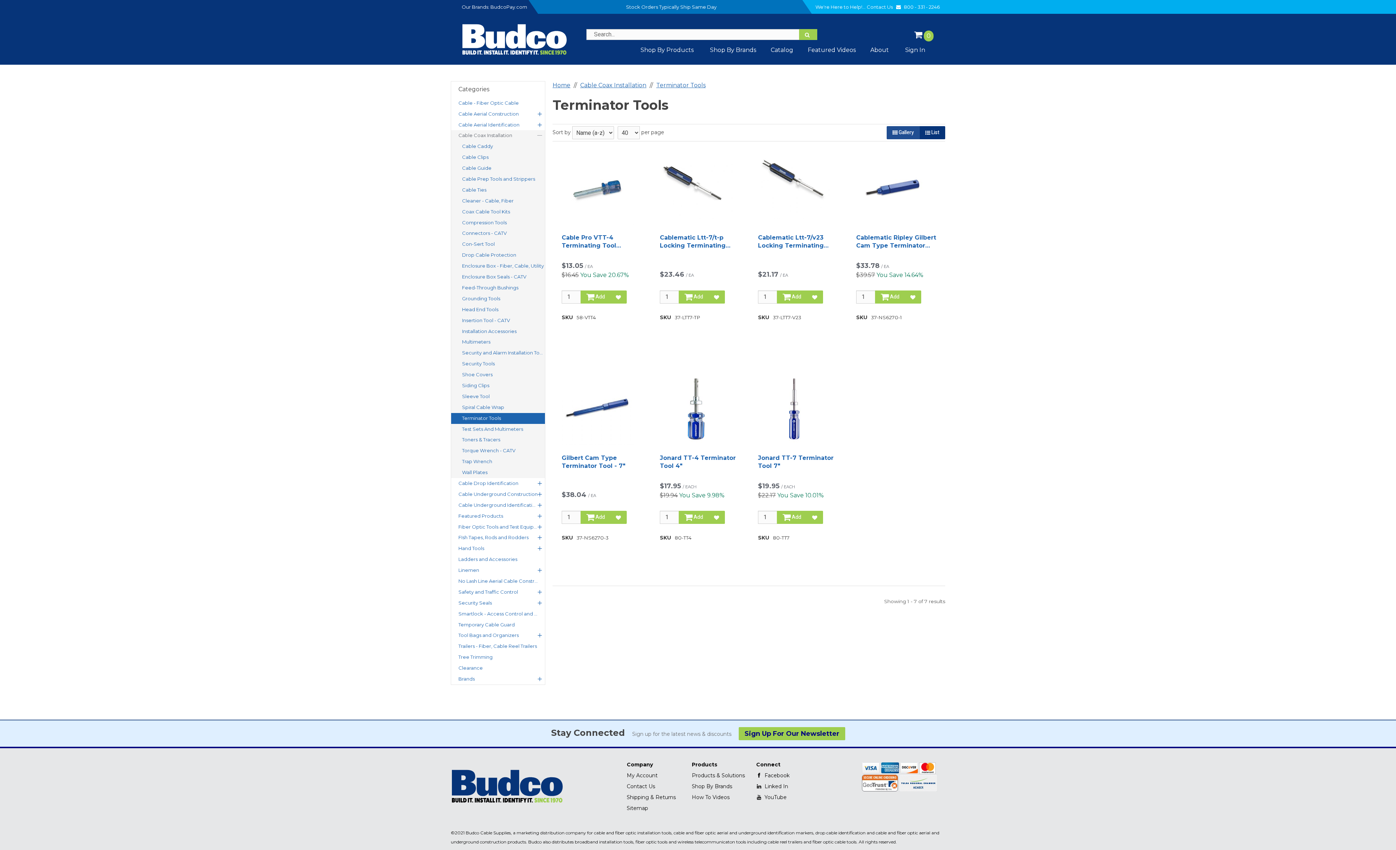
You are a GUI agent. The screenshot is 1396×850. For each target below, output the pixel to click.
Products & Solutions (718, 775)
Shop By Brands (712, 786)
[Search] (808, 34)
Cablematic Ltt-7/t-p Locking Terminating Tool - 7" (693, 242)
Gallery (906, 132)
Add (599, 297)
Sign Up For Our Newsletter (792, 734)
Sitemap (637, 808)
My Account (642, 775)
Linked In (776, 786)
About (879, 50)
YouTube (776, 797)
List (934, 132)
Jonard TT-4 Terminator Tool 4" (698, 461)
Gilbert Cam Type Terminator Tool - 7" (593, 461)
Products (704, 764)
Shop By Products (667, 50)
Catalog (782, 50)
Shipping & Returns (651, 797)
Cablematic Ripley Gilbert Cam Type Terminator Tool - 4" (896, 242)
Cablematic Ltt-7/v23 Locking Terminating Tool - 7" (791, 242)
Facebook (777, 775)
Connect (768, 764)
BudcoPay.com (508, 7)
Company (640, 764)
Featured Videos (832, 50)
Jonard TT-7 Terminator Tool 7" (796, 461)
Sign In (915, 50)
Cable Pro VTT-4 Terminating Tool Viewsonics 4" (589, 242)
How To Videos (711, 797)
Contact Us (880, 7)
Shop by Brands (733, 50)
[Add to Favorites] (618, 297)
